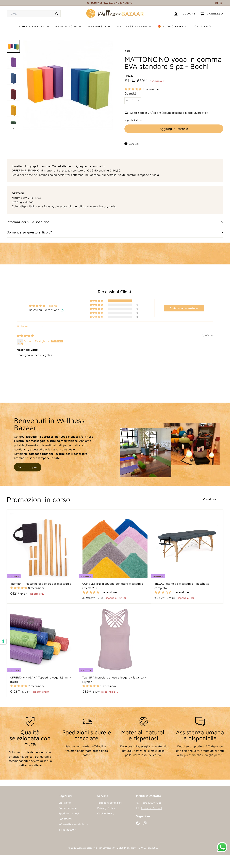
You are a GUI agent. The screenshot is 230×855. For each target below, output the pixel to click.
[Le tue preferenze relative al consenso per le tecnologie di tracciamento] (3, 641)
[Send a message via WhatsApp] (219, 847)
